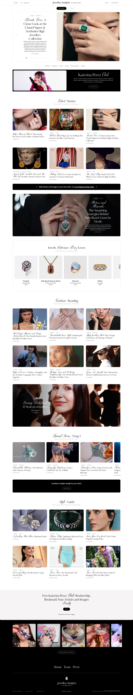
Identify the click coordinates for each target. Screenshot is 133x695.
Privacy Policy (29, 691)
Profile (94, 171)
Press (76, 667)
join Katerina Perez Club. (84, 187)
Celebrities (29, 171)
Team (67, 667)
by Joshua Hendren (53, 140)
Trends (57, 171)
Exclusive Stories (75, 65)
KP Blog (67, 65)
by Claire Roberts (89, 377)
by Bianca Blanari (16, 179)
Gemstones (54, 65)
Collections (95, 332)
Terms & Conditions (17, 691)
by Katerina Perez (16, 139)
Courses (83, 65)
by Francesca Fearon (90, 340)
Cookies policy (40, 691)
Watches (61, 65)
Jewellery (47, 65)
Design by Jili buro (66, 691)
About (57, 667)
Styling (94, 369)
